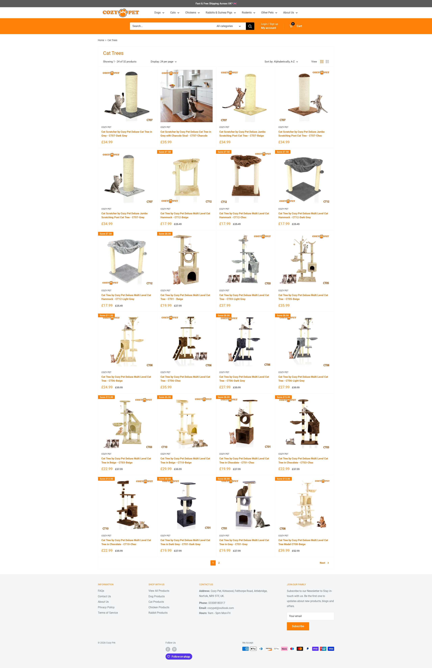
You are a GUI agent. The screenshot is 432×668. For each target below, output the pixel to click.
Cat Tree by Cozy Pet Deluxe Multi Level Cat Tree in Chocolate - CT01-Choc (244, 460)
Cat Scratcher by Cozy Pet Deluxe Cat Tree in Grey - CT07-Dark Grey (126, 133)
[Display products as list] (327, 61)
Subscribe (298, 626)
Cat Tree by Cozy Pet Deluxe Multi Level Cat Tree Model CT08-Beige (303, 542)
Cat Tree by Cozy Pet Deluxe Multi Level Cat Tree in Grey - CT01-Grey (244, 542)
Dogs (157, 12)
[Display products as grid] (321, 61)
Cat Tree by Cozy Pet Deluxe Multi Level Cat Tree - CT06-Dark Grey (244, 378)
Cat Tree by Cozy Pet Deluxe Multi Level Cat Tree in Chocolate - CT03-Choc (303, 460)
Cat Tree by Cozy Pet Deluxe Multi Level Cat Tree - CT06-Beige (126, 378)
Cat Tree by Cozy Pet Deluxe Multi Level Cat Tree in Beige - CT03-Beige (126, 460)
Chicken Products (158, 607)
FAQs (101, 590)
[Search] (250, 26)
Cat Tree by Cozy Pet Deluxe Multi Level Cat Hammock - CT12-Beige (185, 215)
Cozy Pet (106, 127)
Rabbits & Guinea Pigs (219, 12)
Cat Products (156, 601)
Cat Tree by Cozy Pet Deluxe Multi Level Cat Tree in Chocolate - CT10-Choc (126, 542)
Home (101, 40)
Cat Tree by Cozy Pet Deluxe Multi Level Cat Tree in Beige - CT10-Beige (185, 460)
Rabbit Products (158, 612)
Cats (173, 12)
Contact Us (104, 596)
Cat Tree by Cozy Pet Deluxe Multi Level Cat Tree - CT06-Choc (185, 378)
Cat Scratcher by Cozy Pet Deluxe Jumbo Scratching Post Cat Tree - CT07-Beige (242, 133)
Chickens (190, 12)
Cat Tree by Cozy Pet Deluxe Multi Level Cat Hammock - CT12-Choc (244, 215)
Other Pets (267, 12)
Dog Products (156, 596)
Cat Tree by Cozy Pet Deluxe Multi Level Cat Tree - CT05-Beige (303, 297)
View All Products (158, 590)
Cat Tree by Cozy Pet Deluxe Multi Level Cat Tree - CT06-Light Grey (303, 378)
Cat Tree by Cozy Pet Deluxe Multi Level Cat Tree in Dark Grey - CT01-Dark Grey (185, 542)
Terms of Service (108, 612)
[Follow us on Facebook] (168, 649)
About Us (288, 12)
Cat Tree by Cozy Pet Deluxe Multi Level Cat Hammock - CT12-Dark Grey (303, 215)
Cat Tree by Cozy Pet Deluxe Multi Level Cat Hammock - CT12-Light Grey (126, 297)
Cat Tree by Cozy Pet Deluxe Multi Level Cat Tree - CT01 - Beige (185, 297)
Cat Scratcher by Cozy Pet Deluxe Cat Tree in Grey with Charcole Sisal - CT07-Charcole (185, 133)
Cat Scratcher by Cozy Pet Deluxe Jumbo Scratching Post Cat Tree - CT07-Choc (301, 133)
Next (322, 562)
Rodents (247, 12)
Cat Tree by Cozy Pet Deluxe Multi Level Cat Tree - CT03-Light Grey (244, 297)
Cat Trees (112, 40)
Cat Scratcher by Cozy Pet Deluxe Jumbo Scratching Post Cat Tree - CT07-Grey (124, 215)
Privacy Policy (106, 607)
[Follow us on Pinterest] (174, 649)
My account (268, 28)
